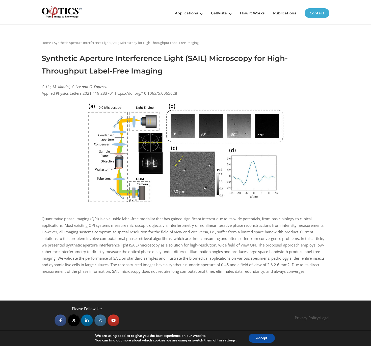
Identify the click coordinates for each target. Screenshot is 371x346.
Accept (261, 338)
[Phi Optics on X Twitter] (74, 320)
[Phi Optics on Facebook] (60, 320)
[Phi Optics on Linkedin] (87, 320)
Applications (186, 13)
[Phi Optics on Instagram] (100, 320)
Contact (317, 13)
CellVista (219, 13)
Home (46, 42)
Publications (284, 13)
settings (229, 340)
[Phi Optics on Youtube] (113, 320)
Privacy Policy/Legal (312, 317)
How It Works (252, 13)
